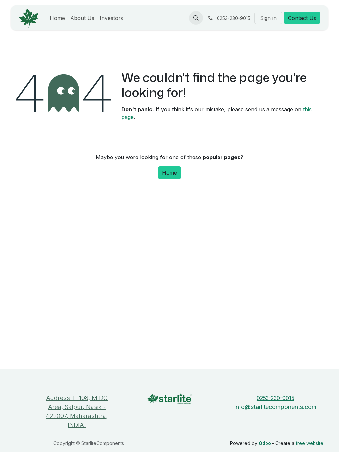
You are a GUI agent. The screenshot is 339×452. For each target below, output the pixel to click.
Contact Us (302, 18)
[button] (196, 18)
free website (309, 443)
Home (169, 172)
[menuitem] (57, 17)
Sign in (268, 18)
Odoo (265, 443)
